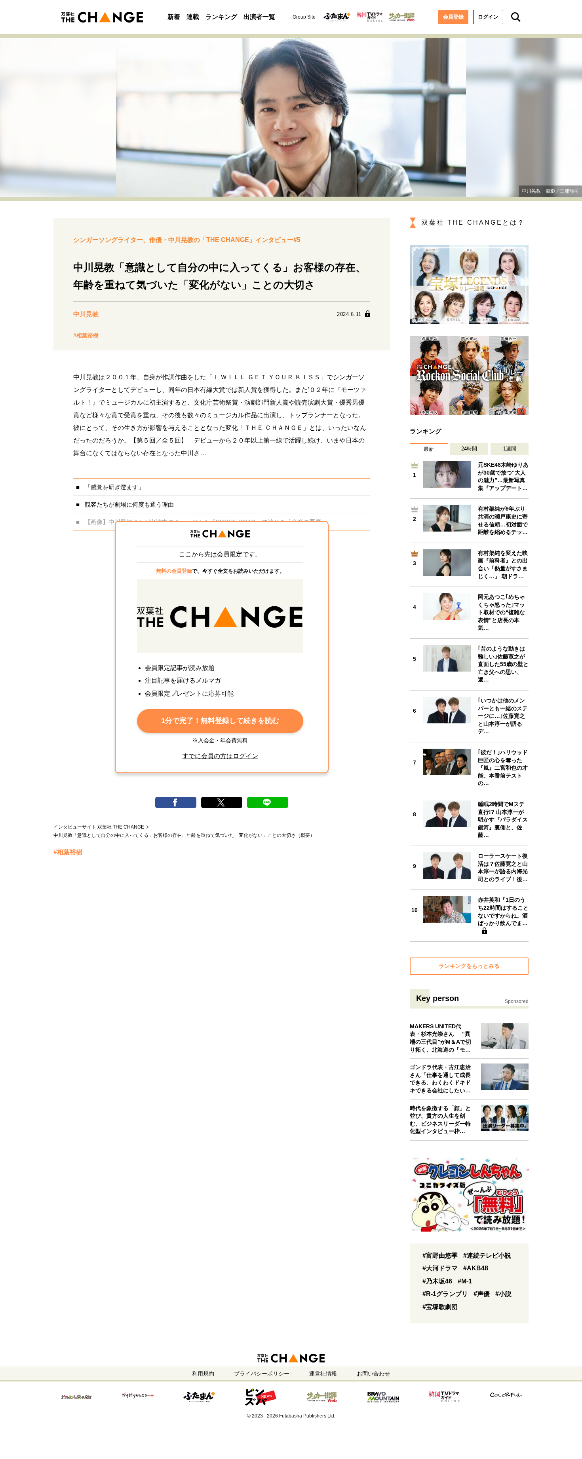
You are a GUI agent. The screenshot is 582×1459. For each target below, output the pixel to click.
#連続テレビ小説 (487, 1255)
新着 (173, 16)
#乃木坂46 (437, 1281)
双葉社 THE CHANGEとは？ (473, 222)
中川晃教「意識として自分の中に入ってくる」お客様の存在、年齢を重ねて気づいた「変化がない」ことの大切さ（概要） (184, 835)
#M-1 (465, 1281)
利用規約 (203, 1373)
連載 (192, 16)
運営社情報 (323, 1373)
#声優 (482, 1294)
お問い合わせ (373, 1373)
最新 (429, 449)
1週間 (509, 449)
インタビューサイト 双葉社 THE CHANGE (98, 827)
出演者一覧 (259, 16)
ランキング (221, 16)
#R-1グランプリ (445, 1294)
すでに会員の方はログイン (220, 756)
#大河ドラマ (440, 1268)
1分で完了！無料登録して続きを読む (220, 721)
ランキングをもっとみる (469, 966)
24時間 (469, 449)
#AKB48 (475, 1268)
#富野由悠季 (440, 1255)
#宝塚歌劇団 (440, 1307)
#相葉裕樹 (86, 335)
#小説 (503, 1294)
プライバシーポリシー (261, 1373)
